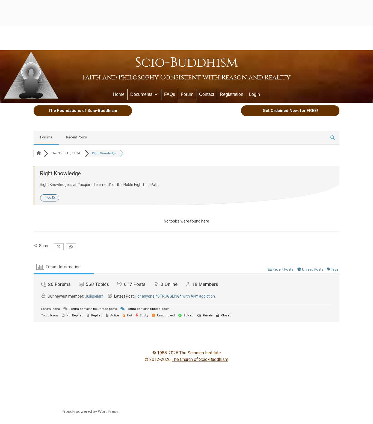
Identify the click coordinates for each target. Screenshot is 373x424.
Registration (231, 94)
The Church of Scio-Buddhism (200, 359)
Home (119, 94)
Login (254, 94)
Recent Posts (76, 137)
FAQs (169, 94)
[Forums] (39, 153)
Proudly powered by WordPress (90, 411)
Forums (46, 137)
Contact (206, 94)
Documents (141, 94)
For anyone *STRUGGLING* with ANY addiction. (175, 296)
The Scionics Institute (200, 352)
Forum (187, 94)
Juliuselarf (94, 296)
